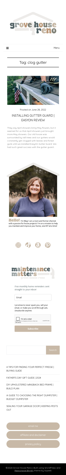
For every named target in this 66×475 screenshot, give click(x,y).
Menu (57, 47)
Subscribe (33, 328)
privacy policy (33, 444)
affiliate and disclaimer (33, 435)
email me (33, 426)
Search (53, 350)
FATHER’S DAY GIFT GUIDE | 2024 (23, 377)
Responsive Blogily (24, 470)
